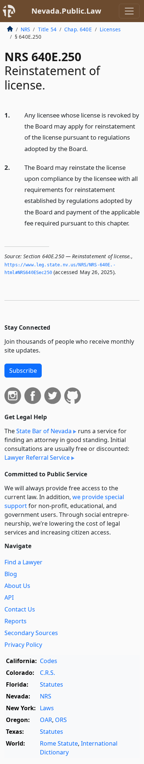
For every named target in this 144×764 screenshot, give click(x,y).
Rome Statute (59, 743)
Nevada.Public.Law (66, 11)
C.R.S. (47, 673)
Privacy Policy (23, 645)
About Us (17, 586)
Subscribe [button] (23, 371)
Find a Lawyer (23, 562)
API (9, 597)
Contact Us (19, 609)
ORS (61, 720)
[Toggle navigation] (129, 11)
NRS (25, 29)
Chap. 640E (78, 29)
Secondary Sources (31, 633)
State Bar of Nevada (44, 431)
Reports (15, 621)
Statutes (51, 684)
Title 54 (47, 29)
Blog (10, 574)
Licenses (110, 29)
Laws (47, 708)
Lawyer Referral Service (37, 457)
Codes (48, 661)
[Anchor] (92, 148)
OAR (46, 720)
